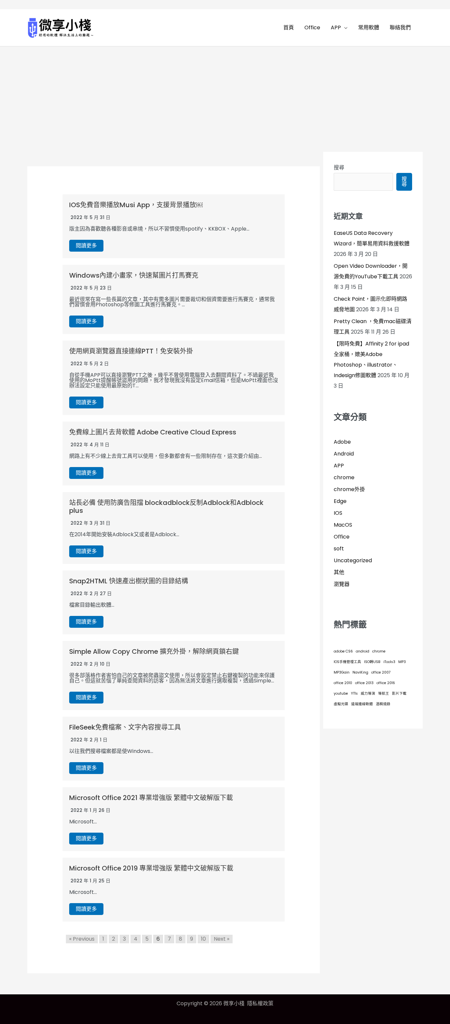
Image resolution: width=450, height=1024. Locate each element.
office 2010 (343, 682)
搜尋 (339, 167)
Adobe (342, 442)
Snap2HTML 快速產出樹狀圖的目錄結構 (128, 581)
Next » (221, 939)
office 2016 (386, 682)
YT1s (354, 693)
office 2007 (381, 672)
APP (339, 465)
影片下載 (399, 693)
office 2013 (364, 682)
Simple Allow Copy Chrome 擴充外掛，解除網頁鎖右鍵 (154, 651)
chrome (344, 477)
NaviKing (360, 672)
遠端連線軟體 (362, 704)
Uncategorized (353, 560)
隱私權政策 (260, 1003)
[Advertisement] (225, 96)
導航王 (383, 693)
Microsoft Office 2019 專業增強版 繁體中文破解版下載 (151, 868)
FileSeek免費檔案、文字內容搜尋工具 (125, 727)
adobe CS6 (343, 651)
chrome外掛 (349, 489)
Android (344, 453)
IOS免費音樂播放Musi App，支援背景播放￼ (136, 204)
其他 (339, 572)
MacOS (343, 525)
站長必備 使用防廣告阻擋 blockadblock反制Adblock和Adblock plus (166, 506)
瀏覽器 (342, 584)
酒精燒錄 (383, 704)
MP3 (402, 661)
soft (339, 548)
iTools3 (389, 661)
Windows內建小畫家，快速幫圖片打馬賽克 (133, 275)
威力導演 (368, 693)
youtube (341, 693)
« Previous (82, 939)
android (362, 651)
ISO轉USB (372, 661)
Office (342, 536)
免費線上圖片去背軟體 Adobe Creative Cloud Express (152, 432)
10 (203, 939)
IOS (338, 513)
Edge (340, 501)
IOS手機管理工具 (347, 661)
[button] (344, 27)
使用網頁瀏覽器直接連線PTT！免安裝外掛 (131, 351)
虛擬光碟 (341, 704)
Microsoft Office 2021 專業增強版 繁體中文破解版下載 (151, 797)
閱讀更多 (86, 245)
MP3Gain (342, 672)
